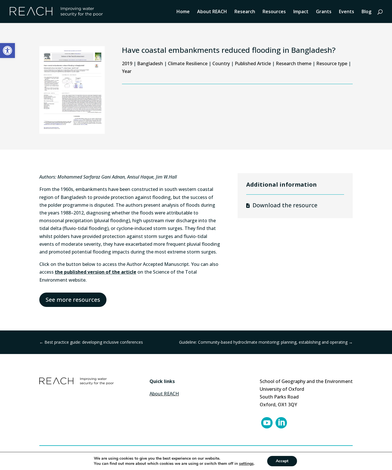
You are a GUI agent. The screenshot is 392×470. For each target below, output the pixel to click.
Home (183, 12)
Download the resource (285, 205)
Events (346, 12)
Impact (300, 12)
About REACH (212, 12)
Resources (274, 12)
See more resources (73, 299)
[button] (7, 50)
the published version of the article (95, 272)
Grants (323, 12)
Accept (282, 461)
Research (244, 12)
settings (246, 463)
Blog (366, 12)
